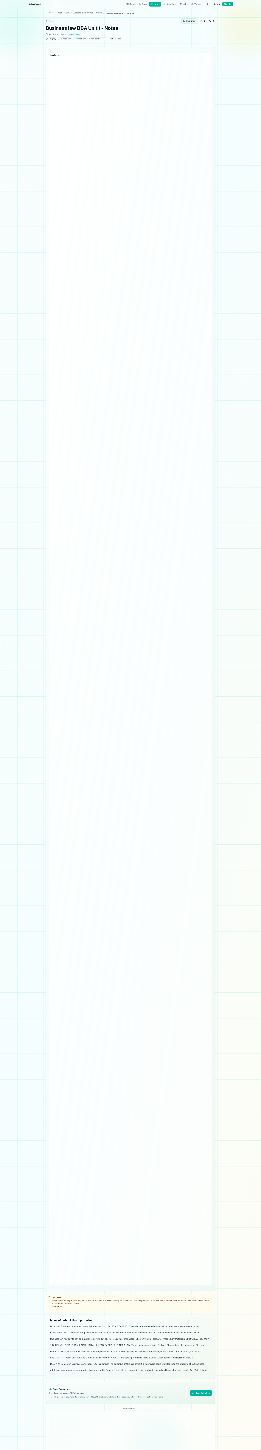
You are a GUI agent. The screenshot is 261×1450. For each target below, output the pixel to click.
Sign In (217, 4)
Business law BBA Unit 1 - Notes (87, 13)
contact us (57, 1307)
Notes (52, 13)
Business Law (64, 13)
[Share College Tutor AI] (207, 4)
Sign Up (227, 4)
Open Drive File (202, 1393)
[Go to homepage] (34, 4)
